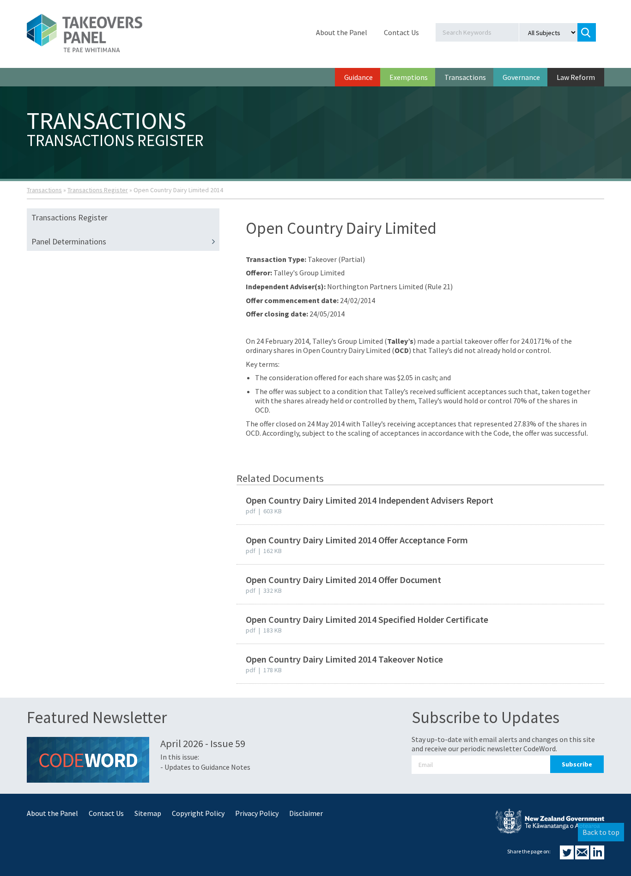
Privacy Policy (257, 813)
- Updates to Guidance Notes (205, 767)
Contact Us (401, 32)
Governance (521, 77)
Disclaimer (306, 813)
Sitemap (147, 813)
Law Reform (576, 77)
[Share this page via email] (582, 856)
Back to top (600, 832)
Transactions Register (97, 190)
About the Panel (341, 32)
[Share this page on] (567, 856)
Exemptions (408, 77)
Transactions (465, 77)
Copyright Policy (198, 813)
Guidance (358, 77)
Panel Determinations (68, 241)
